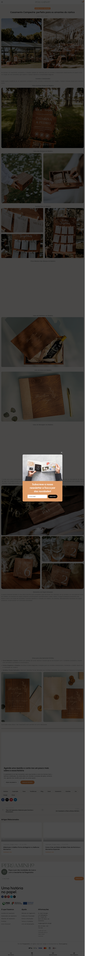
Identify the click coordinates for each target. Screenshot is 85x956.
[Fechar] (62, 452)
